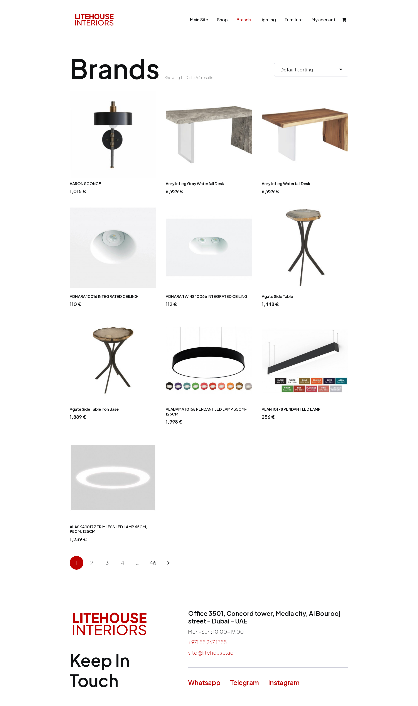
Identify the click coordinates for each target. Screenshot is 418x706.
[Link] (94, 19)
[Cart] (344, 19)
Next (168, 563)
